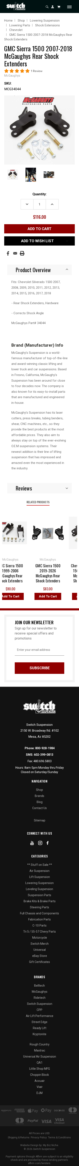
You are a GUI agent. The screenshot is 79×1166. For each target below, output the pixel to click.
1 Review (36, 71)
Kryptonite (39, 1034)
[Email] (15, 253)
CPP (39, 1010)
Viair (40, 1087)
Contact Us (39, 808)
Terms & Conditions (59, 1137)
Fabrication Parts (39, 919)
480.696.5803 (42, 761)
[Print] (22, 253)
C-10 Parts (39, 925)
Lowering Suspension (39, 883)
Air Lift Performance (39, 1016)
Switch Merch (40, 943)
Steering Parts (39, 907)
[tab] (39, 270)
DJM (39, 1093)
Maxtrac (39, 1050)
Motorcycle (39, 937)
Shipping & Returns (18, 1137)
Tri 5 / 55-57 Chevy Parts (39, 931)
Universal (39, 949)
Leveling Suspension (39, 889)
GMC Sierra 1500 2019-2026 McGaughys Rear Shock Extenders (45, 573)
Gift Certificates (39, 962)
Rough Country (40, 1044)
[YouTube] (32, 844)
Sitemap (39, 820)
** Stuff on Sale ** (39, 864)
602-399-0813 (43, 754)
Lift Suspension (39, 877)
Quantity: (39, 194)
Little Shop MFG (39, 1068)
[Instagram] (40, 844)
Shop (39, 789)
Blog (40, 802)
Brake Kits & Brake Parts (40, 901)
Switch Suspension (39, 1003)
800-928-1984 (45, 748)
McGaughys (39, 991)
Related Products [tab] (38, 502)
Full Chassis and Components (39, 913)
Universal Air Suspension (39, 1056)
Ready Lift (39, 1028)
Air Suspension (39, 871)
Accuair (40, 1080)
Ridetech (40, 997)
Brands (39, 796)
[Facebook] (8, 253)
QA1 (40, 1062)
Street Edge (39, 1022)
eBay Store (39, 956)
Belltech (39, 985)
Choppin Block (39, 1074)
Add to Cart (45, 596)
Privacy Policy (39, 1137)
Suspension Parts (39, 895)
